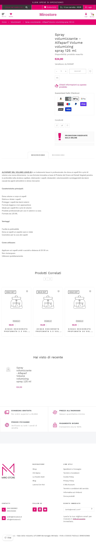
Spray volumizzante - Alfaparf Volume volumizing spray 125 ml (49, 22)
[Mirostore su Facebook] (35, 510)
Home (4, 22)
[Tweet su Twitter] (62, 125)
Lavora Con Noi (39, 485)
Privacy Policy (68, 481)
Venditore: (59, 64)
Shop (35, 469)
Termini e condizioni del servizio (75, 488)
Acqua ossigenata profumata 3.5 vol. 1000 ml (16, 330)
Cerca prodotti (68, 496)
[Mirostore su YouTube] (45, 510)
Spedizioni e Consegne (72, 469)
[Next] (50, 279)
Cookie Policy (68, 477)
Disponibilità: (61, 54)
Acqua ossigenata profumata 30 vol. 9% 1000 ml (79, 330)
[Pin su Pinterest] (67, 125)
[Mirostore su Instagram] (40, 510)
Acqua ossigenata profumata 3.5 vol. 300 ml (48, 330)
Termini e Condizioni (71, 473)
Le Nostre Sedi (38, 477)
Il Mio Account (68, 485)
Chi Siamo (36, 473)
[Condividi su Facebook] (57, 125)
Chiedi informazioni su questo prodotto (72, 86)
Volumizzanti (16, 22)
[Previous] (46, 279)
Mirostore (48, 14)
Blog (34, 481)
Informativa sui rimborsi (72, 492)
